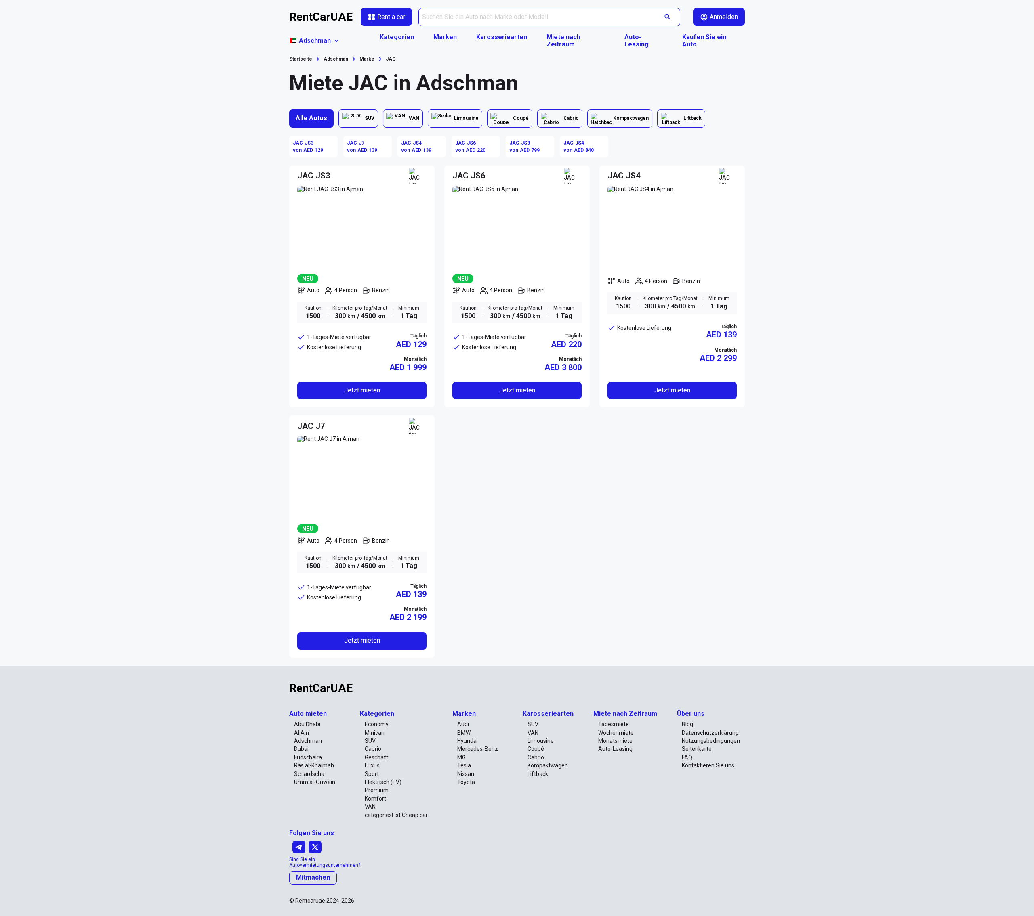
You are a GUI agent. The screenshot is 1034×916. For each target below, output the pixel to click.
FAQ (687, 757)
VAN (370, 806)
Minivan (375, 732)
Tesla (464, 765)
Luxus (372, 765)
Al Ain (301, 732)
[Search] (668, 17)
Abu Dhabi (307, 724)
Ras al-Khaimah (314, 765)
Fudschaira (308, 757)
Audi (463, 724)
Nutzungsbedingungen (711, 741)
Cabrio (373, 749)
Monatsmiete (615, 741)
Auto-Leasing (636, 40)
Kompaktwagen (548, 765)
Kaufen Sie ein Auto (704, 40)
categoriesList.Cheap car (396, 815)
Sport (372, 774)
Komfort (375, 798)
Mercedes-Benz (477, 749)
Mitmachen (313, 877)
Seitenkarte (697, 749)
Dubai (301, 749)
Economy (377, 724)
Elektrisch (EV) (383, 782)
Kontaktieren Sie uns (708, 765)
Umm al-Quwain (314, 782)
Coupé (536, 749)
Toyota (466, 782)
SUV (370, 741)
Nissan (465, 774)
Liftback (538, 774)
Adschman (308, 741)
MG (461, 757)
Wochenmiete (616, 732)
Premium (377, 790)
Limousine (541, 741)
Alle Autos (311, 118)
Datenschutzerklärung (710, 732)
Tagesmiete (613, 724)
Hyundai (467, 741)
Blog (687, 724)
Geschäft (376, 757)
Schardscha (309, 774)
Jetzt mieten (362, 390)
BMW (464, 732)
